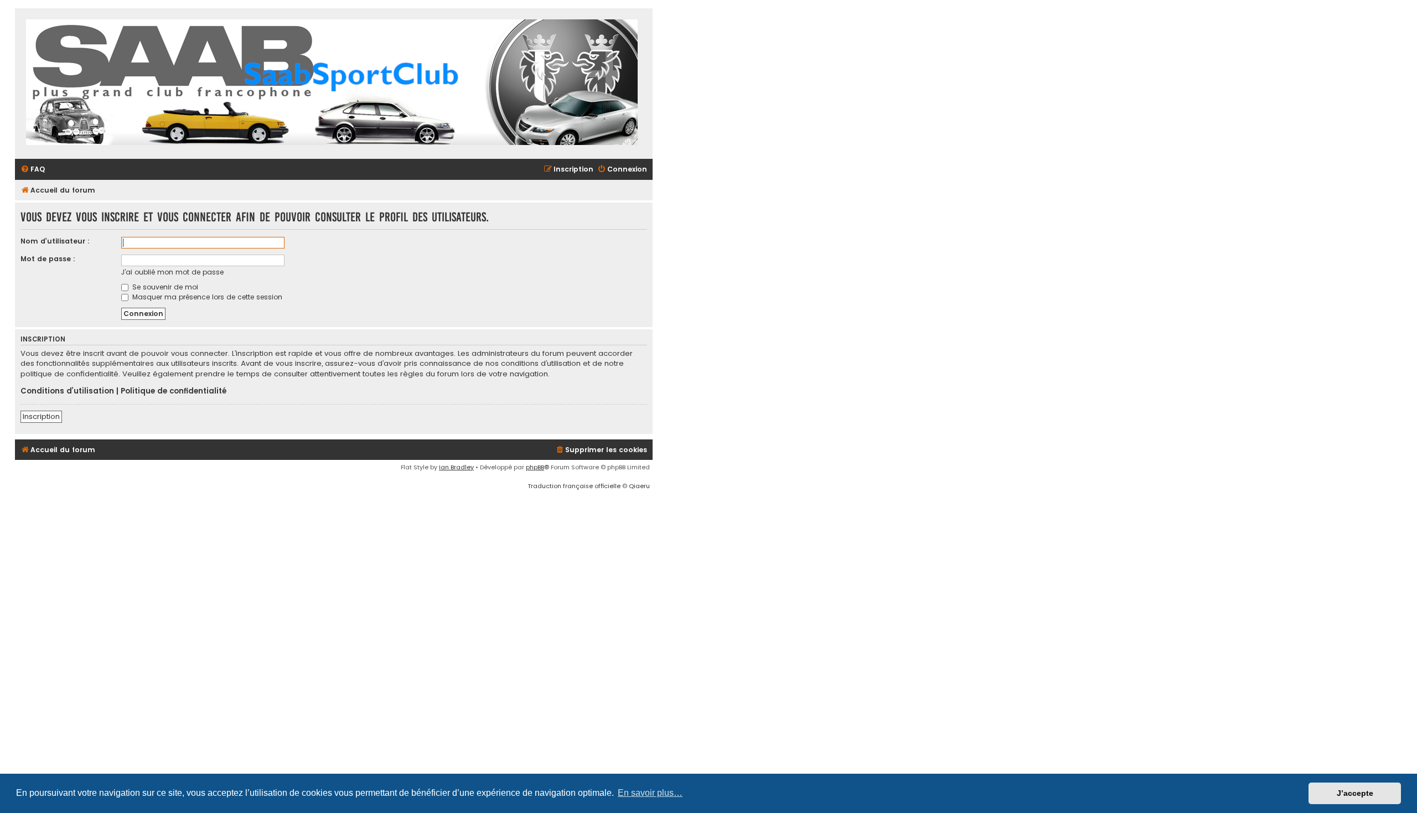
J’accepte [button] (1355, 793)
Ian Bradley (456, 467)
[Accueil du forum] (332, 83)
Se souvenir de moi (164, 287)
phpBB (535, 467)
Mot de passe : (47, 258)
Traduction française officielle (574, 485)
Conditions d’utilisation (67, 391)
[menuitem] (32, 169)
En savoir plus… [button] (650, 793)
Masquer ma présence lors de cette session (206, 297)
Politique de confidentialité (173, 391)
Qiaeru (639, 485)
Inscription (41, 416)
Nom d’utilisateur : (55, 241)
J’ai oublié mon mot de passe (172, 272)
